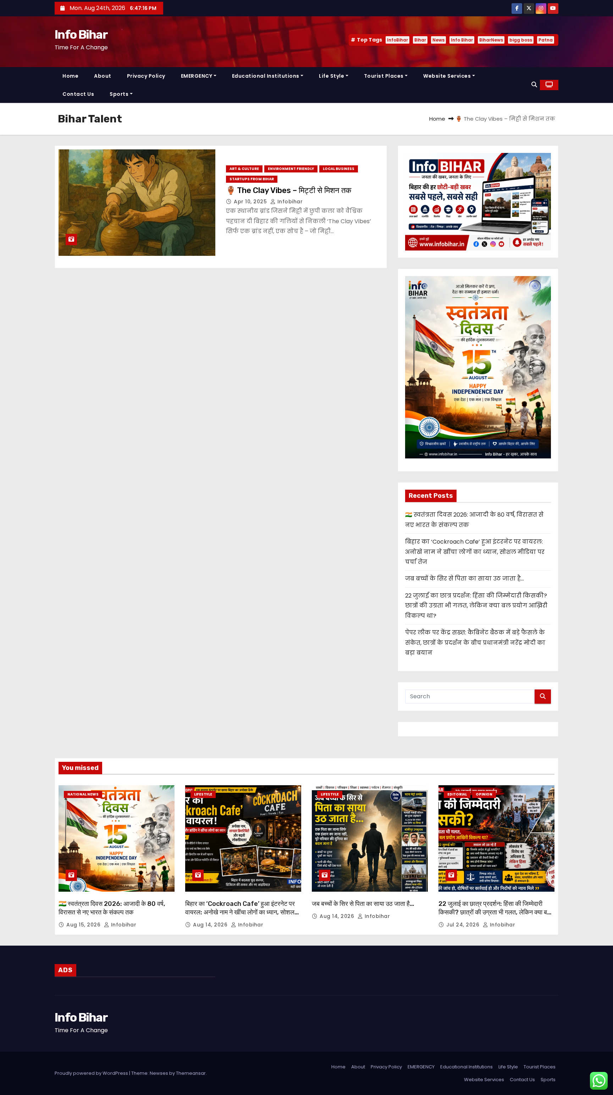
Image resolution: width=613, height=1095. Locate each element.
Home (70, 75)
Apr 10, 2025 (251, 201)
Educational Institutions (265, 75)
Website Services (447, 75)
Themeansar (191, 1073)
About (102, 75)
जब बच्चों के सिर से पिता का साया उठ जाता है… (464, 578)
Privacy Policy (146, 75)
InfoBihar (397, 40)
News (438, 40)
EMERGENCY (196, 75)
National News (83, 794)
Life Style (331, 75)
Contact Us (78, 94)
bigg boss (520, 40)
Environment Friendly (291, 168)
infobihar (289, 201)
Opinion (484, 794)
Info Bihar (81, 34)
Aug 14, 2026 (211, 924)
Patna (546, 40)
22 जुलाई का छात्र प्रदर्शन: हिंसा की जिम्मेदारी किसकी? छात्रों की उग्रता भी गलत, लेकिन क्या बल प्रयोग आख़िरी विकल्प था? (476, 605)
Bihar (420, 40)
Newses (159, 1073)
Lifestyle (203, 794)
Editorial (457, 794)
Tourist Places (384, 75)
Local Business (338, 168)
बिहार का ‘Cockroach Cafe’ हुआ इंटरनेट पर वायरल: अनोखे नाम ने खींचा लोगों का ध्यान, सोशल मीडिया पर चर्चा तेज (475, 552)
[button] (534, 85)
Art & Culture (244, 168)
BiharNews (491, 40)
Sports (119, 94)
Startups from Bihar (252, 179)
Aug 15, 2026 (84, 924)
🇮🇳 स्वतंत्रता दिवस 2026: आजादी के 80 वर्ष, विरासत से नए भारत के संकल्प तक (112, 908)
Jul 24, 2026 (463, 924)
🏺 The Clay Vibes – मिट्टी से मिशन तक (288, 190)
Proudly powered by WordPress (92, 1073)
